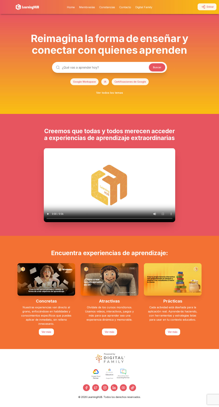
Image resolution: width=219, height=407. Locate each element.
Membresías (87, 7)
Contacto (125, 7)
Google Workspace (84, 81)
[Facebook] (86, 387)
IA (105, 81)
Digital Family (143, 7)
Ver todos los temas (109, 92)
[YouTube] (123, 387)
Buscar (157, 67)
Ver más (46, 331)
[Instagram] (104, 387)
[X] (95, 387)
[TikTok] (132, 387)
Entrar (210, 6)
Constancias (107, 7)
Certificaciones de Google (130, 81)
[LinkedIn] (114, 387)
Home (71, 7)
